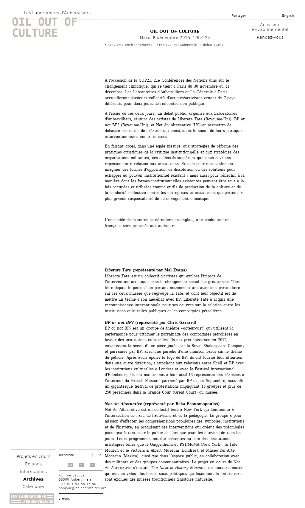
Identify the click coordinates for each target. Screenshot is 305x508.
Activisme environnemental (270, 27)
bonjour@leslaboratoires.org (83, 488)
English (288, 16)
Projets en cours (33, 456)
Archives (33, 479)
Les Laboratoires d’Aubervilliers (57, 12)
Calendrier (33, 486)
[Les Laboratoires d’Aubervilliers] (32, 502)
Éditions (33, 464)
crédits (64, 499)
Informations (33, 471)
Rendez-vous (270, 37)
